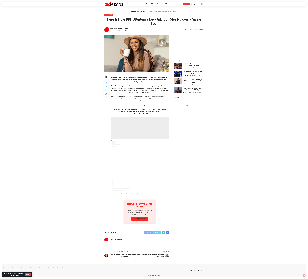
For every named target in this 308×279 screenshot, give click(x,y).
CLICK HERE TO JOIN (139, 218)
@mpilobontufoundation (137, 111)
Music (190, 68)
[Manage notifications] (304, 275)
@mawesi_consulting (154, 111)
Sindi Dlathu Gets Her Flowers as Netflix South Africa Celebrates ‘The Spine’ (193, 81)
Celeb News (109, 14)
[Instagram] (201, 271)
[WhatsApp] (203, 271)
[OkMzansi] (114, 4)
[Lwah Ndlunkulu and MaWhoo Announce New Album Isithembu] (178, 66)
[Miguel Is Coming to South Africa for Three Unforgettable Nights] (178, 90)
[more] (171, 4)
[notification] (192, 4)
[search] (194, 4)
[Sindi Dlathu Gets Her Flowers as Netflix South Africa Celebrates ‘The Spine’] (178, 81)
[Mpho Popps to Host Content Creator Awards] (178, 74)
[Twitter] (199, 271)
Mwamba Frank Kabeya (116, 28)
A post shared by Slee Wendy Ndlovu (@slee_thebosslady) (132, 193)
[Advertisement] (140, 128)
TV (190, 75)
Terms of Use (15, 275)
